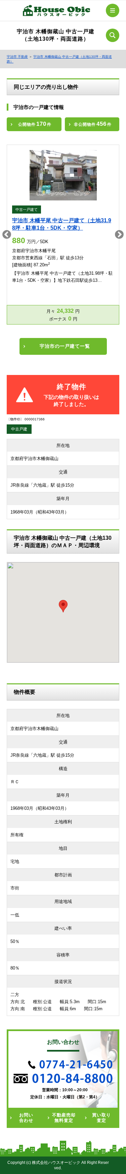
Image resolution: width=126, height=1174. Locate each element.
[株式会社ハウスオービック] (56, 11)
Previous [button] (7, 235)
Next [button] (119, 235)
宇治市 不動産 (17, 57)
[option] (63, 235)
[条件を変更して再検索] (112, 35)
